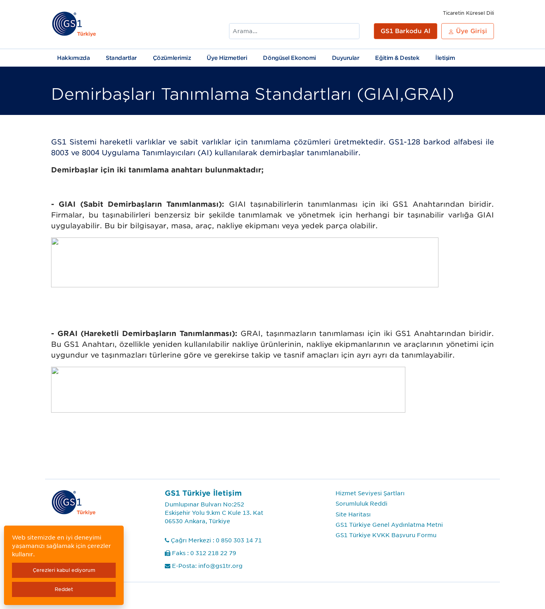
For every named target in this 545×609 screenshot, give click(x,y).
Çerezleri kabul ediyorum (64, 570)
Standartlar (121, 58)
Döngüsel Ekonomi (289, 58)
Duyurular (345, 58)
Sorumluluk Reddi (361, 503)
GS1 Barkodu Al (405, 31)
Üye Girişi (470, 31)
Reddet (64, 589)
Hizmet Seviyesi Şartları (370, 493)
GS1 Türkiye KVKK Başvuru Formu (386, 535)
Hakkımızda (73, 58)
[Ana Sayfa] (74, 24)
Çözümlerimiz (172, 58)
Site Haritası (353, 514)
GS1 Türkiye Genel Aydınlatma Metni (389, 525)
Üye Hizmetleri (227, 58)
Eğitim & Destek (397, 58)
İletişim (445, 58)
